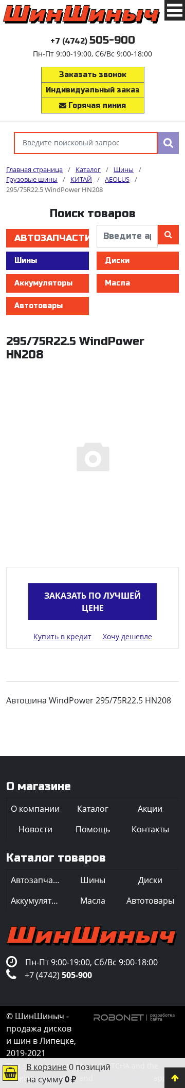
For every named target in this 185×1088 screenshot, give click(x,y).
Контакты (150, 829)
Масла (117, 283)
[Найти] (168, 143)
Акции (150, 808)
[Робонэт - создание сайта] (134, 1016)
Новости (35, 829)
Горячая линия (96, 105)
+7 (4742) (92, 41)
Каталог (92, 808)
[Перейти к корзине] (10, 1073)
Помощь (93, 829)
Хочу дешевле (127, 636)
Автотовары (38, 305)
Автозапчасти (51, 238)
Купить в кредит (62, 636)
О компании (35, 808)
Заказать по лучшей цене (92, 602)
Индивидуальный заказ (93, 90)
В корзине (46, 1067)
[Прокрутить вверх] (174, 1077)
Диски (117, 260)
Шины (25, 260)
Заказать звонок (92, 74)
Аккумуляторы (43, 283)
